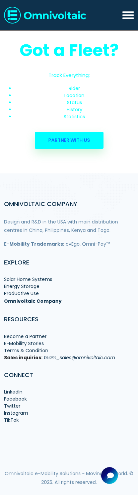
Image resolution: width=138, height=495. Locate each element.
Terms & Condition (26, 350)
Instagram (16, 413)
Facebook (15, 399)
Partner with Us (69, 140)
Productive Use (21, 293)
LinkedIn (13, 391)
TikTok (11, 420)
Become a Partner (25, 336)
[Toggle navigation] (128, 15)
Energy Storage (22, 286)
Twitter (12, 406)
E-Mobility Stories (24, 343)
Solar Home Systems (28, 279)
